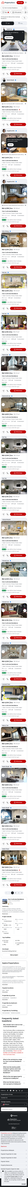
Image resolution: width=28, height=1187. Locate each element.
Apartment (16, 970)
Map (21, 23)
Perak (7, 990)
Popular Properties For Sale (8, 1154)
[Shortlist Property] (24, 85)
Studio (4, 1005)
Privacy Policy (14, 1176)
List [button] (8, 23)
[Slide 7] (17, 49)
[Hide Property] (21, 85)
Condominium (9, 970)
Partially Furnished (15, 1012)
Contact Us (4, 1097)
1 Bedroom (9, 1005)
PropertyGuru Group (7, 1094)
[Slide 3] (12, 49)
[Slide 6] (16, 49)
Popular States (5, 1161)
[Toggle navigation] (25, 2)
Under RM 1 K (13, 997)
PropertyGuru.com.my (6, 1133)
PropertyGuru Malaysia (7, 1150)
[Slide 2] (11, 49)
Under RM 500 (5, 997)
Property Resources (6, 1165)
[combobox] (13, 8)
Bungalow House (15, 971)
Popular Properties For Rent (8, 1158)
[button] (6, 913)
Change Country (5, 1101)
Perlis (3, 990)
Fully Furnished (6, 1012)
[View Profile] (14, 29)
